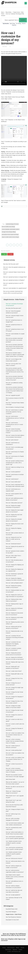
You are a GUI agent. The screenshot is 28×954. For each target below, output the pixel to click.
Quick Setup (12, 23)
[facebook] (10, 245)
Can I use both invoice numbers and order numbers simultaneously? (15, 823)
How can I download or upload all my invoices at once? (14, 574)
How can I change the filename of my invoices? (14, 729)
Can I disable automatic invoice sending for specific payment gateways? (14, 853)
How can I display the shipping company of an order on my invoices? (15, 579)
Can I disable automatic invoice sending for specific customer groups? (14, 842)
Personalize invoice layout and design (10, 234)
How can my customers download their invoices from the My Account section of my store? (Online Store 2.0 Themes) (14, 389)
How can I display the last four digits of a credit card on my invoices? (14, 539)
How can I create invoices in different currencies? (13, 746)
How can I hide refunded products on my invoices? (14, 561)
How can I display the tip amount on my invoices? (15, 547)
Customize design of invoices (12, 224)
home (2, 12)
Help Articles (8, 12)
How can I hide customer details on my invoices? (15, 533)
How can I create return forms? (14, 671)
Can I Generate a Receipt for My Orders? (14, 898)
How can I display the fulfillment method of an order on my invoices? (15, 658)
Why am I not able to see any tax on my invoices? (15, 787)
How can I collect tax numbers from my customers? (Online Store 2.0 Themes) (15, 759)
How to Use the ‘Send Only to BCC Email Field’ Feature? (14, 805)
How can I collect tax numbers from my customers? (15, 753)
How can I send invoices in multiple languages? (15, 475)
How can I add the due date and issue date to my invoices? (14, 891)
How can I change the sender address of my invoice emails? (13, 706)
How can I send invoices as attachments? (12, 443)
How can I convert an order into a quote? (14, 720)
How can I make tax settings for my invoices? (15, 468)
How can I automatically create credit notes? (14, 828)
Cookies (20, 949)
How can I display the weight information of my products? (13, 506)
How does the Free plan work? (11, 264)
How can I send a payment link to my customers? (14, 494)
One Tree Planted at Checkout (13, 917)
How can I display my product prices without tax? (15, 622)
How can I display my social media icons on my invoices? (14, 618)
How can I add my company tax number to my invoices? (13, 866)
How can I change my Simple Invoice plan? (15, 810)
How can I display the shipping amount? (13, 529)
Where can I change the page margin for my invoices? (13, 792)
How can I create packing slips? (14, 750)
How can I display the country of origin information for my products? (15, 595)
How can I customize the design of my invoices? (14, 304)
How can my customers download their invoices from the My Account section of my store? (14, 378)
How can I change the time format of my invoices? (14, 693)
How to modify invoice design (8, 226)
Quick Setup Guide (10, 779)
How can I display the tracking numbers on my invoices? (13, 586)
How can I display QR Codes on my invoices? (14, 674)
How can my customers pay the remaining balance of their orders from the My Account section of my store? (14, 370)
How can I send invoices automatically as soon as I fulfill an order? (15, 418)
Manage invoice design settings (9, 231)
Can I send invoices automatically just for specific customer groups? (14, 848)
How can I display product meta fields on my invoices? (14, 600)
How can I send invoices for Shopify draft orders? (15, 457)
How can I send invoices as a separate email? (13, 490)
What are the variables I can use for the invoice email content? (15, 783)
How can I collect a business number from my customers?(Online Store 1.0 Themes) (15, 741)
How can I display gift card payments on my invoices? (12, 667)
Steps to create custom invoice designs (10, 237)
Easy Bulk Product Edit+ (12, 909)
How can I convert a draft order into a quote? (15, 724)
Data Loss (15, 949)
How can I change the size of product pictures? (13, 683)
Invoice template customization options (10, 229)
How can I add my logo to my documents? (13, 814)
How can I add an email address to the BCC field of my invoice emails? (14, 833)
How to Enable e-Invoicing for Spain (15, 407)
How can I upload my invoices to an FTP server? (13, 284)
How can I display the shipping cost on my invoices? (15, 565)
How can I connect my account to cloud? (14, 764)
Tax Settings (18, 23)
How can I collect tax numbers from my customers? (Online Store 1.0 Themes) (15, 734)
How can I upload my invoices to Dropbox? (14, 280)
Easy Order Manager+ (11, 911)
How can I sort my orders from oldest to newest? (13, 364)
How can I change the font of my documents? (14, 679)
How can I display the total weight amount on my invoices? (14, 511)
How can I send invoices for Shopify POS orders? (15, 452)
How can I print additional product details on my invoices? (14, 499)
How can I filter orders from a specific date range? (13, 556)
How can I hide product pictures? (14, 502)
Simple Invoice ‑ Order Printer (14, 299)
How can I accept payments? (13, 895)
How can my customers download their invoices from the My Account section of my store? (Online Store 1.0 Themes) (14, 347)
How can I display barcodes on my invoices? (14, 632)
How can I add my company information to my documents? (13, 886)
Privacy (4, 947)
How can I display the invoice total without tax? (14, 524)
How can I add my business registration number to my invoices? (15, 871)
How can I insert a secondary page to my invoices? (14, 448)
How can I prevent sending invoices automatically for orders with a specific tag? (15, 462)
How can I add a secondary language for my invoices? (12, 819)
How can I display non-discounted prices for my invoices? (14, 613)
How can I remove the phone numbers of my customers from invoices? (13, 430)
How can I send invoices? (12, 479)
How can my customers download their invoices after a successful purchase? (13, 292)
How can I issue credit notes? (13, 481)
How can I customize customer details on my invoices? (13, 649)
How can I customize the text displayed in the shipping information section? (13, 643)
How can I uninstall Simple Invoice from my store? (14, 273)
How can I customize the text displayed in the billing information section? (15, 637)
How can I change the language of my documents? (14, 697)
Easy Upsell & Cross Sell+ (12, 919)
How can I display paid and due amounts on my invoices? (14, 627)
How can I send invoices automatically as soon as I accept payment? (14, 424)
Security (22, 947)
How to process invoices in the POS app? (15, 399)
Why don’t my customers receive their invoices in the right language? (15, 775)
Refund (17, 947)
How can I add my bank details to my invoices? (15, 862)
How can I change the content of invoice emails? (14, 715)
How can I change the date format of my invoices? (14, 711)
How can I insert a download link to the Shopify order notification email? (15, 485)
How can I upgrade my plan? (13, 395)
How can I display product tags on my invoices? (14, 604)
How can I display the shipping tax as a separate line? (14, 570)
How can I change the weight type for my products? (14, 688)
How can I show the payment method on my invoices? (14, 268)
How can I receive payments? (13, 471)
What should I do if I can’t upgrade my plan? (15, 796)
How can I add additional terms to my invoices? (14, 882)
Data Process (8, 949)
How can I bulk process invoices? (14, 858)
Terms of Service (10, 947)
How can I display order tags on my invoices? (14, 662)
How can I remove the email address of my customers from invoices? (15, 436)
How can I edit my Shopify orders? (14, 583)
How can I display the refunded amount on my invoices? (14, 520)
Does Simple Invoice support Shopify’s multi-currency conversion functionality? (15, 876)
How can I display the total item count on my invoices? (14, 515)
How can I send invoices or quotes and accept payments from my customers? (14, 411)
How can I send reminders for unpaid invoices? (15, 288)
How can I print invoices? (12, 440)
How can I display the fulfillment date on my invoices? (14, 609)
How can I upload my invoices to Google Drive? (15, 277)
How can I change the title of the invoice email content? (14, 702)
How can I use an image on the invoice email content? (13, 360)
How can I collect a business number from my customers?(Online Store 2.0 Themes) (15, 770)
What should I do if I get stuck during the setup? (13, 801)
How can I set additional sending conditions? (14, 383)
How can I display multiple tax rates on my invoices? (15, 591)
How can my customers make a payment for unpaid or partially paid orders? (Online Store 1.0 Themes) (15, 354)
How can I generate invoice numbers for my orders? (15, 551)
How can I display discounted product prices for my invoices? (13, 653)
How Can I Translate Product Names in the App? (15, 403)
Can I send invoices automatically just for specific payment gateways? (15, 837)
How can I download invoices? (13, 543)
